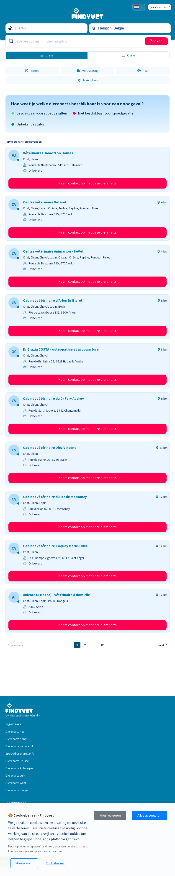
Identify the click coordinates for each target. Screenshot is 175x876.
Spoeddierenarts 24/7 (19, 753)
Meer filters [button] (90, 80)
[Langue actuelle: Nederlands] (138, 7)
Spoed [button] (35, 71)
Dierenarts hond (16, 739)
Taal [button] (145, 71)
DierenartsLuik (15, 775)
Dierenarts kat (14, 732)
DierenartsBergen (17, 790)
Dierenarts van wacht (19, 746)
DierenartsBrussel (17, 761)
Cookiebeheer (55, 863)
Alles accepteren (149, 815)
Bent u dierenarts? (160, 7)
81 (103, 645)
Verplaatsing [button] (90, 71)
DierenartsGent (15, 783)
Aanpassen (24, 863)
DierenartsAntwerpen (19, 768)
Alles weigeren (110, 815)
